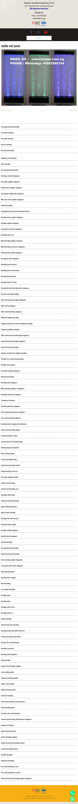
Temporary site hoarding (9, 158)
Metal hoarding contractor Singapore (13, 246)
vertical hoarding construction (11, 636)
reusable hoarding (6, 754)
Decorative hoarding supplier (10, 294)
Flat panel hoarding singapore (10, 370)
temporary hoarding (7, 725)
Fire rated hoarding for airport (10, 772)
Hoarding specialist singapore (10, 406)
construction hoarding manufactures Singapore (16, 719)
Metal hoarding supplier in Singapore (12, 388)
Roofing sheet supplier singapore (11, 187)
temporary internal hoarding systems (13, 743)
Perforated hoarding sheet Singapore (13, 412)
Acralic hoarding (6, 618)
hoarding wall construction (9, 518)
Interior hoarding (6, 144)
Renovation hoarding (7, 376)
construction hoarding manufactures (13, 701)
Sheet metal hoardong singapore (11, 311)
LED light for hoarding (8, 365)
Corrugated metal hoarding (9, 548)
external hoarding (6, 542)
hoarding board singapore (9, 536)
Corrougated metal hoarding (10, 126)
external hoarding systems (9, 749)
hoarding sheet (6, 595)
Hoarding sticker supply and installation (13, 424)
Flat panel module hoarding (9, 477)
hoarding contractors (8, 607)
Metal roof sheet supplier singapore (12, 199)
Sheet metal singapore (8, 305)
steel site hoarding (7, 695)
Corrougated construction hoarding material (15, 211)
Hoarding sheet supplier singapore (12, 217)
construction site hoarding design (12, 441)
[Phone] (72, 793)
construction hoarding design (10, 430)
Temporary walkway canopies (10, 329)
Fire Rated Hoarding (7, 132)
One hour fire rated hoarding (10, 642)
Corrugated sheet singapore (10, 258)
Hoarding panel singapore (9, 382)
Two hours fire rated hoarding (10, 713)
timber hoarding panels (8, 689)
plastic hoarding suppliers (9, 737)
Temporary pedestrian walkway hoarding (13, 353)
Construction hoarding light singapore (13, 341)
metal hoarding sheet (8, 571)
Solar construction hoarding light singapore (15, 335)
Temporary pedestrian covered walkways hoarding (17, 323)
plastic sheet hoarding (8, 512)
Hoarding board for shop (8, 282)
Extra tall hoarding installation (11, 418)
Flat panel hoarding (7, 138)
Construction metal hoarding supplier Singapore (16, 778)
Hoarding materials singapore (10, 176)
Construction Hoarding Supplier (11, 666)
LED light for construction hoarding (12, 359)
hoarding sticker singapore (9, 530)
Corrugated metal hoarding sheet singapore (15, 288)
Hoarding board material (9, 264)
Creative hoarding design (9, 459)
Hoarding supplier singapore (10, 223)
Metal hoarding (6, 583)
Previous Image (6, 110)
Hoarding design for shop (9, 435)
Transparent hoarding (8, 400)
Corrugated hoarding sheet (9, 170)
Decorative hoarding (7, 150)
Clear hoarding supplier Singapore (12, 559)
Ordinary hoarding (6, 205)
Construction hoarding (8, 483)
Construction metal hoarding (10, 554)
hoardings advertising (8, 495)
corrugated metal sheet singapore (12, 565)
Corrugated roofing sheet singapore (12, 193)
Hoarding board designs (8, 276)
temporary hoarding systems (10, 500)
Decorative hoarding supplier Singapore (13, 300)
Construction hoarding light (10, 347)
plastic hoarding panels (8, 731)
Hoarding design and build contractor (13, 630)
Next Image (73, 110)
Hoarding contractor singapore (11, 394)
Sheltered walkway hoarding (10, 317)
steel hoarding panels (8, 707)
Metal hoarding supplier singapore (12, 240)
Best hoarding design (7, 453)
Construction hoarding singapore (11, 252)
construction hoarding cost (9, 489)
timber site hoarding (7, 684)
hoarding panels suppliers (9, 654)
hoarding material (6, 613)
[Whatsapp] (72, 799)
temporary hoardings (7, 760)
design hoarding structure (9, 471)
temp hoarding (5, 660)
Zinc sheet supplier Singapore (10, 181)
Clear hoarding (5, 164)
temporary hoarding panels (9, 678)
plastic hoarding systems (9, 506)
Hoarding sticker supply (8, 524)
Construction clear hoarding (10, 624)
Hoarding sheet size (7, 235)
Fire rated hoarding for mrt (9, 766)
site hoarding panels (7, 672)
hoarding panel (5, 601)
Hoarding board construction (10, 270)
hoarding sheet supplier (8, 577)
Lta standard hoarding (8, 589)
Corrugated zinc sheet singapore (11, 229)
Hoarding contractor (7, 648)
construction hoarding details (10, 465)
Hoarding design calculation (10, 447)
